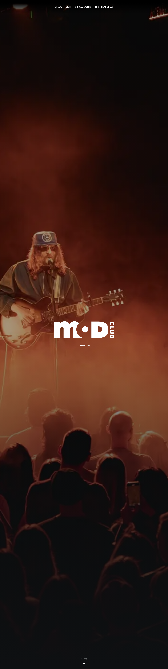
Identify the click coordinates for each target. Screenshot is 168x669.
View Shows (84, 345)
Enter (84, 659)
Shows (58, 7)
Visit (68, 7)
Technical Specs (104, 7)
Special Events (83, 7)
